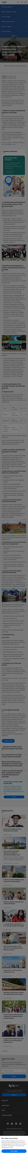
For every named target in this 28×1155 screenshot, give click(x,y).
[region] (14, 1145)
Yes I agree (14, 1151)
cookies (7, 1140)
